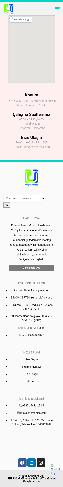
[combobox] (22, 198)
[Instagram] (41, 462)
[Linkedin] (31, 462)
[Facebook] (22, 462)
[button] (57, 9)
